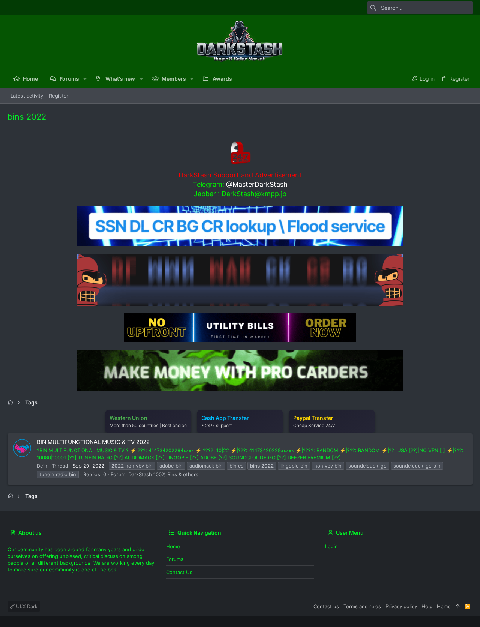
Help (427, 606)
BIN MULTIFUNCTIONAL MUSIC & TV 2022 (93, 441)
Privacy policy (401, 606)
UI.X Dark (26, 606)
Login (331, 546)
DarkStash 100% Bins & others (163, 474)
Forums (174, 559)
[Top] (457, 606)
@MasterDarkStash (257, 184)
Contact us (179, 572)
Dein (42, 466)
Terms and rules (362, 606)
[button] (85, 78)
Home (173, 546)
